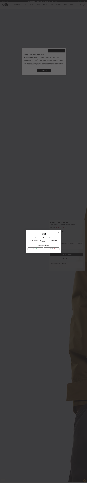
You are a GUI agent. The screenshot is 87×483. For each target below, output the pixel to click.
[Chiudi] (58, 232)
